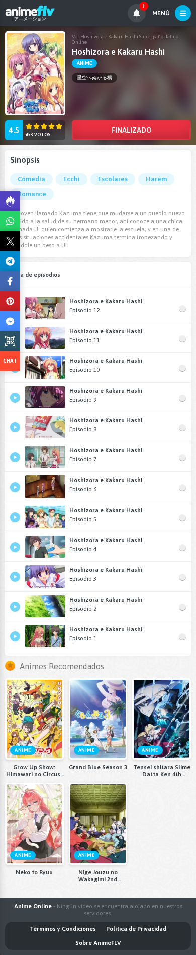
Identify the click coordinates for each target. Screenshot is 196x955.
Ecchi (71, 179)
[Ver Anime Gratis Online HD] (30, 13)
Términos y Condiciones (63, 928)
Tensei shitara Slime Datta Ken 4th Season (161, 771)
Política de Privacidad (136, 928)
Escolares (113, 179)
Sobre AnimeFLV (98, 942)
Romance (32, 194)
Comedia (31, 179)
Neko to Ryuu (34, 872)
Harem (156, 179)
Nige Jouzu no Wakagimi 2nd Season (98, 876)
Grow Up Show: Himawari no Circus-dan (34, 771)
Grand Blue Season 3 (98, 767)
